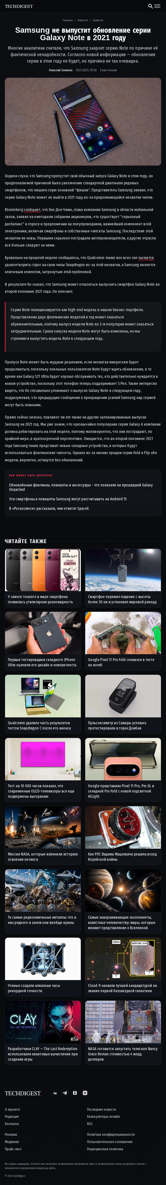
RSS (89, 1124)
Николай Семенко (60, 70)
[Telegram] (65, 1093)
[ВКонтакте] (55, 1093)
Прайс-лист (13, 1149)
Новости (83, 20)
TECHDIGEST (19, 6)
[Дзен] (85, 1093)
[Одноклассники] (75, 1093)
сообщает (32, 209)
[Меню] (157, 6)
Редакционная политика (105, 1149)
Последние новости (101, 1109)
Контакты (12, 1124)
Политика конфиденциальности (111, 1135)
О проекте (12, 1109)
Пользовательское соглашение (110, 1142)
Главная (68, 20)
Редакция (12, 1117)
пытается (146, 257)
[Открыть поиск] (148, 6)
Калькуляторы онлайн (103, 1117)
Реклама (11, 1135)
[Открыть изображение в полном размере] (83, 121)
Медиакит (12, 1142)
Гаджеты (98, 20)
